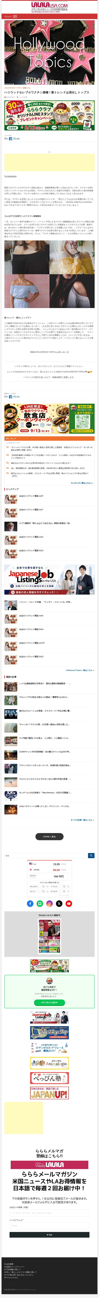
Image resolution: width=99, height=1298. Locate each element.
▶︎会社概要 (8, 1264)
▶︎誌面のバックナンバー (14, 1267)
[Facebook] (30, 903)
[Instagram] (49, 903)
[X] (59, 903)
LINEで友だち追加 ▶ (49, 1002)
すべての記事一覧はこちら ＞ (83, 820)
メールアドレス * (16, 1220)
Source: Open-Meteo (64, 895)
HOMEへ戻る (49, 836)
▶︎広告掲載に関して (12, 1269)
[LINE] (40, 903)
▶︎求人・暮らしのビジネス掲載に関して (20, 1272)
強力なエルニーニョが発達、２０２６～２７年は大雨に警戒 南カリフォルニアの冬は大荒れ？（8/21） (50, 474)
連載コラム (27, 88)
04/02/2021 (10, 97)
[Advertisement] (49, 162)
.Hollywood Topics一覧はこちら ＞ (80, 670)
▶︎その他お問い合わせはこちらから (18, 1275)
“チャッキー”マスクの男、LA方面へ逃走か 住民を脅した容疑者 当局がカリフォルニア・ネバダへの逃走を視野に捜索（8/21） (52, 448)
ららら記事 (23, 97)
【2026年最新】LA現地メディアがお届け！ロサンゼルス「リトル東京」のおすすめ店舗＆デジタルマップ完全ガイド (51, 456)
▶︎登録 (49, 1235)
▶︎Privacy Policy (11, 1277)
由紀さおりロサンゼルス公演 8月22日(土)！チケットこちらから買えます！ (41, 463)
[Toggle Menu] (15, 16)
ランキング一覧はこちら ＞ (82, 483)
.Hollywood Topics (13, 88)
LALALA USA (9, 1289)
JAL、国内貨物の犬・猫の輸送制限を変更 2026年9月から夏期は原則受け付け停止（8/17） (48, 468)
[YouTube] (69, 903)
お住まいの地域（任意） (19, 1207)
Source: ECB (32, 878)
